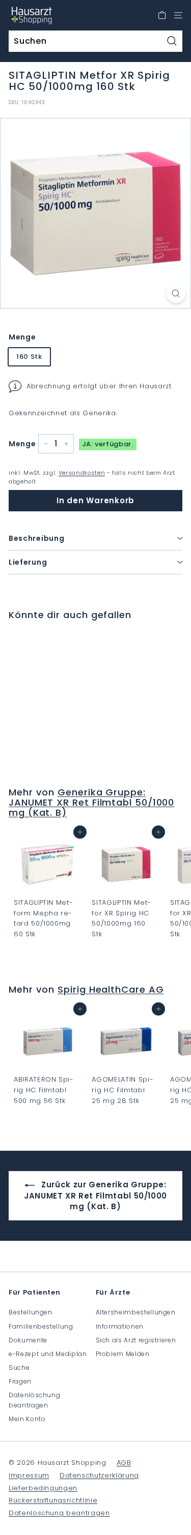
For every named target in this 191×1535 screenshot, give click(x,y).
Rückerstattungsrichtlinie (53, 1500)
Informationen (120, 1326)
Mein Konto (27, 1419)
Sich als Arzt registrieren (136, 1340)
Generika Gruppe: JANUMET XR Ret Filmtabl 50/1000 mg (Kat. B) (91, 802)
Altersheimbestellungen (136, 1312)
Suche (19, 1367)
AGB (124, 1462)
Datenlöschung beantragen (34, 1400)
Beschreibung (36, 538)
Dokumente (28, 1340)
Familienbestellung (41, 1326)
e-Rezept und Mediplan (48, 1353)
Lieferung (28, 562)
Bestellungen (30, 1312)
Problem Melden (123, 1353)
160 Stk (29, 356)
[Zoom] (176, 293)
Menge (22, 337)
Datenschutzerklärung (99, 1475)
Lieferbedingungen (43, 1488)
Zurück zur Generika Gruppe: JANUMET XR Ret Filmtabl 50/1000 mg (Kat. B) (95, 1195)
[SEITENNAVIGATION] (178, 15)
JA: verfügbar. (107, 444)
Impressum (29, 1475)
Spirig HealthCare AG (110, 989)
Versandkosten (82, 473)
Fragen (20, 1381)
